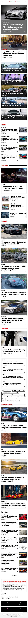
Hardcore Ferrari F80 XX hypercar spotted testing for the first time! (13, 92)
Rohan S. (5, 57)
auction (17, 392)
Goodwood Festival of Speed (18, 398)
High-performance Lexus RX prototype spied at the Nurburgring (17, 198)
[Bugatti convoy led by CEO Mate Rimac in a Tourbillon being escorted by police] (23, 147)
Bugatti (5, 49)
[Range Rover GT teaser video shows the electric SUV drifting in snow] (23, 130)
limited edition (10, 400)
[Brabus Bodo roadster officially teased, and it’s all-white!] (14, 338)
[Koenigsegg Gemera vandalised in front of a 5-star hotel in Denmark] (23, 517)
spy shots (3, 240)
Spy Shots (4, 221)
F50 (2, 449)
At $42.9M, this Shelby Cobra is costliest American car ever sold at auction (13, 427)
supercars (21, 394)
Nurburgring (3, 316)
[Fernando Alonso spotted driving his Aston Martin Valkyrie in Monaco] (23, 139)
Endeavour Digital (20, 614)
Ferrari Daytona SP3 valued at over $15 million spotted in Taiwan (9, 157)
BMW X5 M (3, 264)
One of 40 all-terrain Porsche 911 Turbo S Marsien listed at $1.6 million (13, 377)
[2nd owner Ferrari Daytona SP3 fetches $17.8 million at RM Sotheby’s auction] (14, 466)
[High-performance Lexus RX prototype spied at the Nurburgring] (5, 198)
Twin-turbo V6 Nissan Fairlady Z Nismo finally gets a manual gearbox (13, 69)
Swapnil (5, 31)
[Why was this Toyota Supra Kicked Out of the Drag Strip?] (14, 175)
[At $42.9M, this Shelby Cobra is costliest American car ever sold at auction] (14, 414)
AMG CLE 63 (3, 290)
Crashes (4, 396)
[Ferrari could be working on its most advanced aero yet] (23, 548)
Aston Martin (6, 22)
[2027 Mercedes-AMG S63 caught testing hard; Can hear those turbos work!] (14, 307)
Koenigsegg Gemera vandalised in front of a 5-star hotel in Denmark (9, 516)
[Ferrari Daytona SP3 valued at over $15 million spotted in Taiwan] (23, 156)
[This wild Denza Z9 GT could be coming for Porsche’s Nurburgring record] (5, 207)
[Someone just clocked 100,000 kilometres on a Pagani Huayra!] (23, 563)
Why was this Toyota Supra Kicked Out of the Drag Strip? (13, 187)
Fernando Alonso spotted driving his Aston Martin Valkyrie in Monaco (9, 139)
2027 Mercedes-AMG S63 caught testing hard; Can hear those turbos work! (13, 320)
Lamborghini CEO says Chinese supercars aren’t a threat (9, 568)
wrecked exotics (22, 396)
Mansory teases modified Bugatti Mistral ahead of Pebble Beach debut (13, 384)
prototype (12, 392)
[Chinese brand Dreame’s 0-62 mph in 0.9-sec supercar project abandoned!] (23, 555)
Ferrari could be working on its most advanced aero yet (9, 546)
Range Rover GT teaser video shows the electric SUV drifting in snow (9, 131)
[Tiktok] (7, 609)
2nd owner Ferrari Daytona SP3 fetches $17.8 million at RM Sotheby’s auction (12, 479)
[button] (2, 1)
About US (3, 593)
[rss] (20, 609)
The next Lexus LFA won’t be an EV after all (18, 214)
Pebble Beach (15, 390)
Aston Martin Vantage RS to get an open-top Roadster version (13, 27)
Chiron (13, 394)
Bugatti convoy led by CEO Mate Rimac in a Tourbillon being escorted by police (9, 148)
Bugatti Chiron (4, 145)
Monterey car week (6, 394)
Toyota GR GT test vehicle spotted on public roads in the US (13, 243)
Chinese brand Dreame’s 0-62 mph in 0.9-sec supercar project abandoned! (9, 554)
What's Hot (4, 165)
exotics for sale (7, 390)
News (3, 374)
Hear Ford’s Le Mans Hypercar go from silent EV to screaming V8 (12, 104)
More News (4, 512)
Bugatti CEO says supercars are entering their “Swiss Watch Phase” (13, 81)
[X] (20, 603)
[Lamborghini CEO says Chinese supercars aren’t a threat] (23, 570)
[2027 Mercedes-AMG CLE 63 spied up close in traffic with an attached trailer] (14, 281)
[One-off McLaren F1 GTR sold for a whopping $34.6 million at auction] (14, 492)
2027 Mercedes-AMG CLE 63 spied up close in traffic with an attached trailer (13, 294)
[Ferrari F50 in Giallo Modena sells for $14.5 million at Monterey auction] (14, 440)
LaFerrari (4, 400)
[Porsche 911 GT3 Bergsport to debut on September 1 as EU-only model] (23, 532)
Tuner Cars (4, 329)
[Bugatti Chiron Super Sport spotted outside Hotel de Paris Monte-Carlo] (14, 42)
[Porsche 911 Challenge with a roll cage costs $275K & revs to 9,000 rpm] (23, 525)
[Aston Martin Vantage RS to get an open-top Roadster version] (14, 12)
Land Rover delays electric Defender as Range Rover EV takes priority (9, 539)
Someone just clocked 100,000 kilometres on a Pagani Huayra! (8, 562)
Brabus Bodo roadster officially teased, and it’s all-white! (14, 350)
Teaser (3, 398)
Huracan (15, 396)
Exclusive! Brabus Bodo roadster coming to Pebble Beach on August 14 (13, 362)
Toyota (4, 184)
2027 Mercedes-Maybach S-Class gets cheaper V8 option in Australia (13, 116)
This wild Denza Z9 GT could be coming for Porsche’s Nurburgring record (16, 206)
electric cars (3, 127)
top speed (17, 400)
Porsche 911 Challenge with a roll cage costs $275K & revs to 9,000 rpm (9, 524)
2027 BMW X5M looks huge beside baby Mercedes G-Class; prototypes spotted (13, 268)
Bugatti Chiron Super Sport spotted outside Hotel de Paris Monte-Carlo (13, 53)
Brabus (4, 347)
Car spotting (3, 154)
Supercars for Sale (6, 405)
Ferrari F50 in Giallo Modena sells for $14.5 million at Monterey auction (13, 453)
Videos (3, 125)
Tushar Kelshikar (7, 190)
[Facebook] (7, 603)
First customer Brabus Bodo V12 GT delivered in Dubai (13, 369)
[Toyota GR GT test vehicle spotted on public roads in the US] (14, 231)
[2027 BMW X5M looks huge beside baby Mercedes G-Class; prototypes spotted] (14, 255)
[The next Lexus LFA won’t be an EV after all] (5, 215)
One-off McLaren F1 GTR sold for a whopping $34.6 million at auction (13, 504)
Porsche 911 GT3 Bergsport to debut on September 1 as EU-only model (9, 531)
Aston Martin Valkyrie (5, 136)
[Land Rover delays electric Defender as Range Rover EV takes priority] (23, 540)
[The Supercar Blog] (14, 2)
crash (17, 394)
